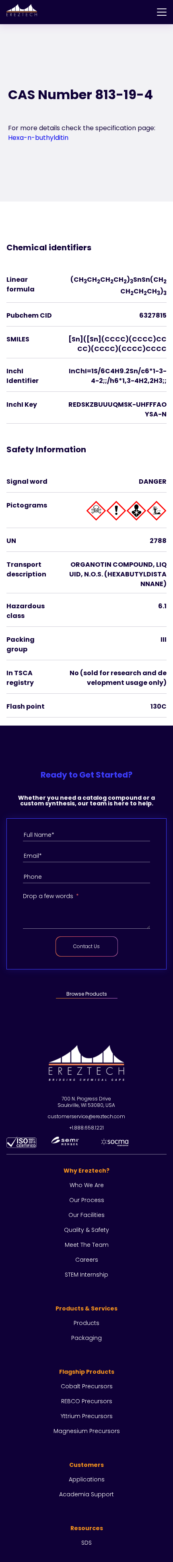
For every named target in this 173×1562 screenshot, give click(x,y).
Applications (87, 1479)
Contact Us (86, 946)
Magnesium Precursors (87, 1431)
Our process (86, 1200)
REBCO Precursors (86, 1401)
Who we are (87, 1185)
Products (86, 1323)
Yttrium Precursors (87, 1416)
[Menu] (162, 12)
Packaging (86, 1338)
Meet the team (87, 1245)
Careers (86, 1260)
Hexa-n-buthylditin (38, 137)
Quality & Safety (86, 1230)
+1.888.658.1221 (86, 1127)
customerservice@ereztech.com (86, 1116)
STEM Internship (86, 1275)
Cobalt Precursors (87, 1386)
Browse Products (86, 993)
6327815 (153, 315)
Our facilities (86, 1215)
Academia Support (86, 1494)
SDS (86, 1543)
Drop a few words (48, 896)
